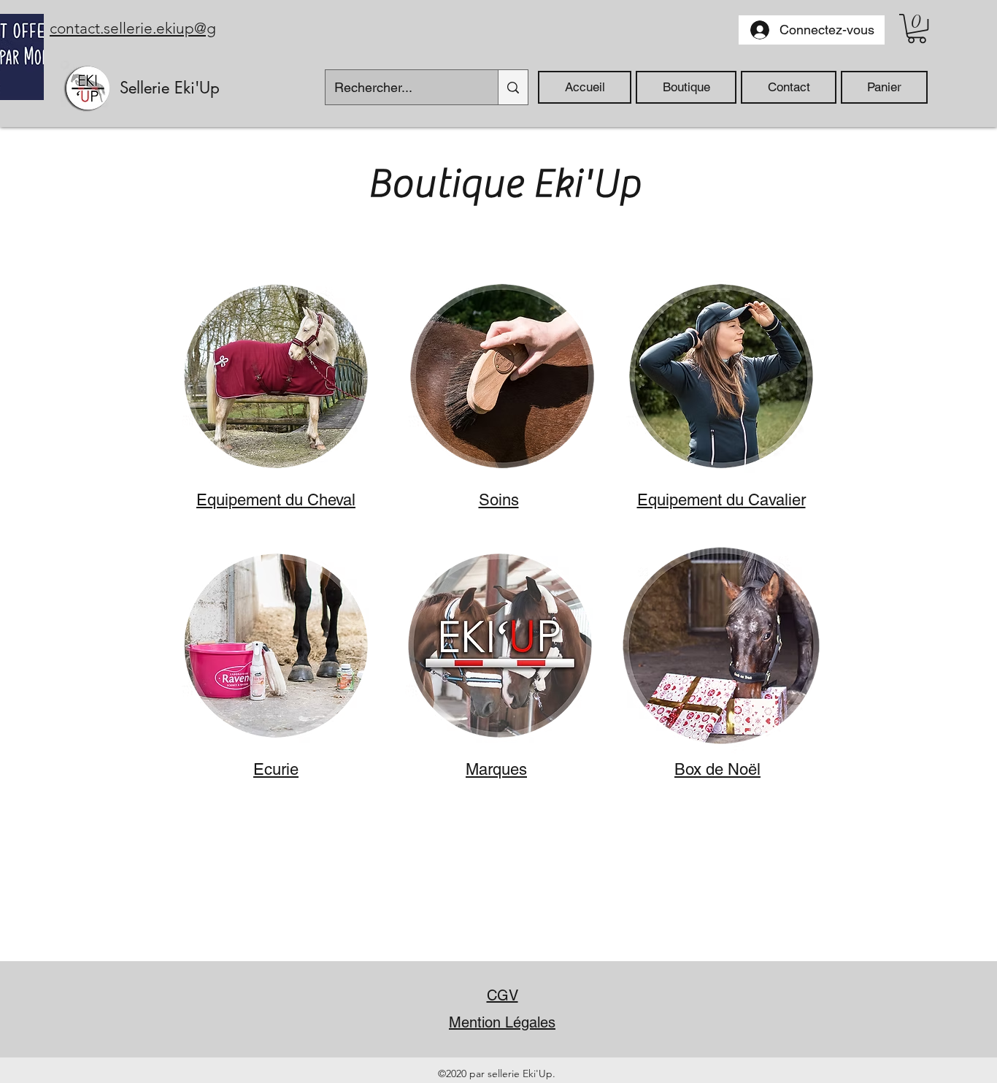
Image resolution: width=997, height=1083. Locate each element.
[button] (916, 28)
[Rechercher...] (513, 87)
